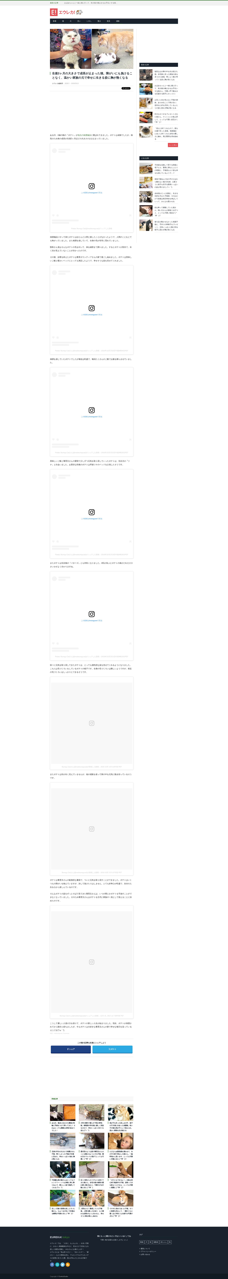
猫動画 (156, 1242)
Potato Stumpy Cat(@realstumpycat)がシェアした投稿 (91, 228)
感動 (117, 21)
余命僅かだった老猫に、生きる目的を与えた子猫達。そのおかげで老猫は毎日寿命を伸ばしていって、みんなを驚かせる (166, 197)
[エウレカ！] (66, 12)
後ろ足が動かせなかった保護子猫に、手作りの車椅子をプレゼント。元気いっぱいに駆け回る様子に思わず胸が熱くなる (166, 226)
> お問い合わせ (144, 1254)
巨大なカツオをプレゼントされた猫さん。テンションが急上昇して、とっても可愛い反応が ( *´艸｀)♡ (166, 118)
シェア (71, 1049)
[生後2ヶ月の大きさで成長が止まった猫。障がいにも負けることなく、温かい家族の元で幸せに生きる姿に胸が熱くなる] (91, 49)
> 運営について (144, 1249)
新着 (54, 21)
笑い (79, 21)
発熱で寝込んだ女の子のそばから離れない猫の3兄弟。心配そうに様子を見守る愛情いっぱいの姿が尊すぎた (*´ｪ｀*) (166, 183)
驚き (99, 21)
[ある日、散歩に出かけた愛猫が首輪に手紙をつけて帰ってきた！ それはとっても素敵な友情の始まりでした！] (62, 1112)
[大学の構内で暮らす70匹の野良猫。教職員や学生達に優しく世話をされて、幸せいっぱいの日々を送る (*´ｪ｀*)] (91, 1112)
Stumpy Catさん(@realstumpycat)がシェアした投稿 (79, 1016)
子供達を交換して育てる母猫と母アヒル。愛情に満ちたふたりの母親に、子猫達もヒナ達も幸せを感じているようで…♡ (166, 169)
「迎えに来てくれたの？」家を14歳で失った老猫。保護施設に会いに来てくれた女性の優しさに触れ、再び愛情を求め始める (166, 133)
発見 (108, 21)
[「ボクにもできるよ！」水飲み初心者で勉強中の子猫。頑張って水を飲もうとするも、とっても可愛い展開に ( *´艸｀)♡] (120, 1169)
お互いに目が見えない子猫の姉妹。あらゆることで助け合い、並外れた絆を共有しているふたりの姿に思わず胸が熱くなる (166, 104)
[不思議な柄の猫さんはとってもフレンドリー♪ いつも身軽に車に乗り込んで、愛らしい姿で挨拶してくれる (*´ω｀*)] (62, 1169)
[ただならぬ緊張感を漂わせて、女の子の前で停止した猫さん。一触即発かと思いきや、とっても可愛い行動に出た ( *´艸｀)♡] (120, 1141)
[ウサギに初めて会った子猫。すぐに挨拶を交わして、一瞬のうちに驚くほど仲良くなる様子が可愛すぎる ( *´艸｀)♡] (120, 1198)
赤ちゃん (164, 1242)
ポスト (112, 1049)
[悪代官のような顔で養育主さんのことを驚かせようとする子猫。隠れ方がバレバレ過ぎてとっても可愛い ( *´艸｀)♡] (91, 1141)
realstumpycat (58, 1033)
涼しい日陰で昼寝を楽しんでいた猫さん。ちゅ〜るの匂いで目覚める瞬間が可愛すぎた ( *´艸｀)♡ (63, 1211)
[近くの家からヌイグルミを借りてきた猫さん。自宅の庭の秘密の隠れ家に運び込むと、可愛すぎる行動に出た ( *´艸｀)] (91, 1169)
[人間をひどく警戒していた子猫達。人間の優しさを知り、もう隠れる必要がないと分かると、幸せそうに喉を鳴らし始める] (91, 1198)
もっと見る (173, 145)
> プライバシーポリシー (147, 1251)
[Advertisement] (92, 110)
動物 (141, 1242)
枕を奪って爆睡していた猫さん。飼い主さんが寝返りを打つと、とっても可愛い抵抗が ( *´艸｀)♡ (166, 212)
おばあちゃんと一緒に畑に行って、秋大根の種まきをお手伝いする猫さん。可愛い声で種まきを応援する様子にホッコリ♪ (91, 3)
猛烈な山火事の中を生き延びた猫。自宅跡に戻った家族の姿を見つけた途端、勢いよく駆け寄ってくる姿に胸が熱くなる (166, 75)
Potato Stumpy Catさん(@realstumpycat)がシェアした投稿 (77, 351)
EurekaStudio (63, 1276)
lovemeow (66, 1033)
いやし (89, 21)
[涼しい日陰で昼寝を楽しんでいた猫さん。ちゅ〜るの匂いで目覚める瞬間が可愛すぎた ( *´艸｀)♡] (62, 1198)
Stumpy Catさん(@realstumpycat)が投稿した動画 (80, 767)
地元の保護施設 (84, 135)
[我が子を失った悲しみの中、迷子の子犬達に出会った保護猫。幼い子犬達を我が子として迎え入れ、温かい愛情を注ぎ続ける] (120, 1112)
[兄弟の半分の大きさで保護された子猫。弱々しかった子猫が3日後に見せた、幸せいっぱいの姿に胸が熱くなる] (62, 1141)
